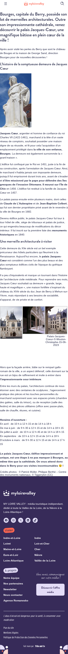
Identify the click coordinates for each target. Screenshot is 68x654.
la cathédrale (27, 461)
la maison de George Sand (31, 53)
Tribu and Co (40, 646)
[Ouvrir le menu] (5, 3)
